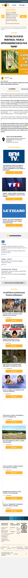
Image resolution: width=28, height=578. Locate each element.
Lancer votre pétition (4, 541)
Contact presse (18, 545)
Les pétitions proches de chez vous (5, 553)
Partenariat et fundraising (4, 549)
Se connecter (24, 1)
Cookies (14, 560)
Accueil (14, 5)
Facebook (12, 540)
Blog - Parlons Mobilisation (4, 544)
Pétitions (8, 27)
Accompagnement (5, 546)
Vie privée (9, 560)
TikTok (12, 546)
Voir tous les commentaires (14, 283)
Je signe (23, 16)
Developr (3, 568)
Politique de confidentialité (20, 560)
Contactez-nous (3, 560)
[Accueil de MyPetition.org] (5, 5)
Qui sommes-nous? (19, 542)
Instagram (12, 544)
